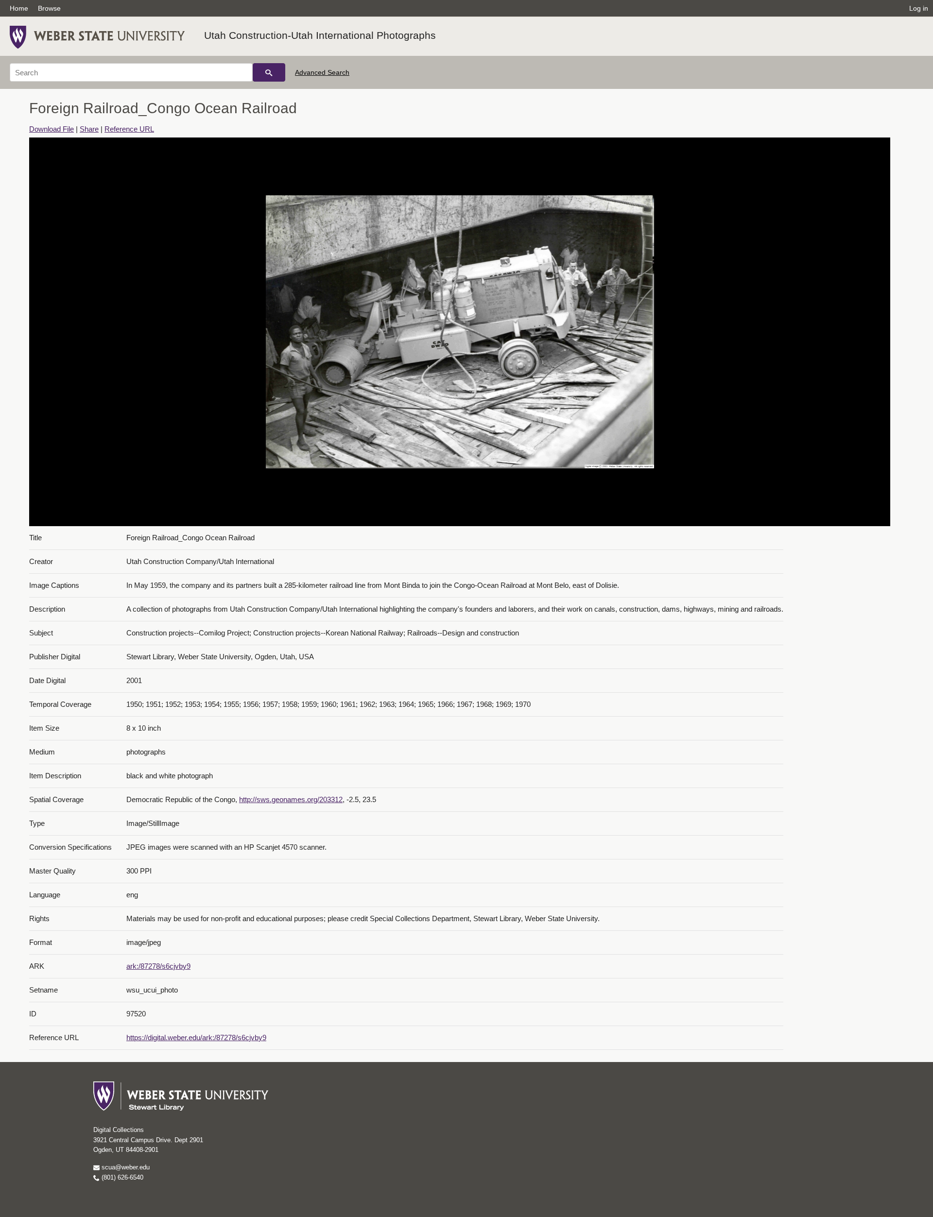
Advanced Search (322, 72)
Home (19, 8)
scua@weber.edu (125, 1167)
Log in (918, 8)
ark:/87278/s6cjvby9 (158, 966)
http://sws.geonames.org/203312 (291, 799)
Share (89, 129)
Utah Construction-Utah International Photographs (320, 35)
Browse (49, 8)
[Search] (269, 72)
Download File (51, 129)
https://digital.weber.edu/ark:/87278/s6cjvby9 (196, 1037)
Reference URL (129, 129)
